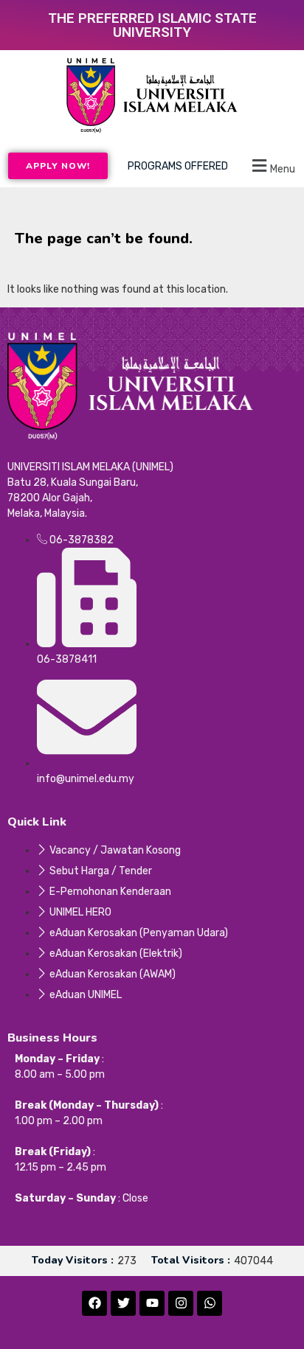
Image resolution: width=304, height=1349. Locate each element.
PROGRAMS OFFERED (178, 166)
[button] (271, 166)
